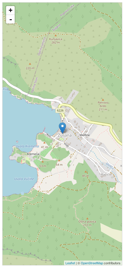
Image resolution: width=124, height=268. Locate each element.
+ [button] (10, 10)
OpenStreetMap (92, 263)
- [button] (11, 19)
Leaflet (70, 263)
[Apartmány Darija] (62, 128)
